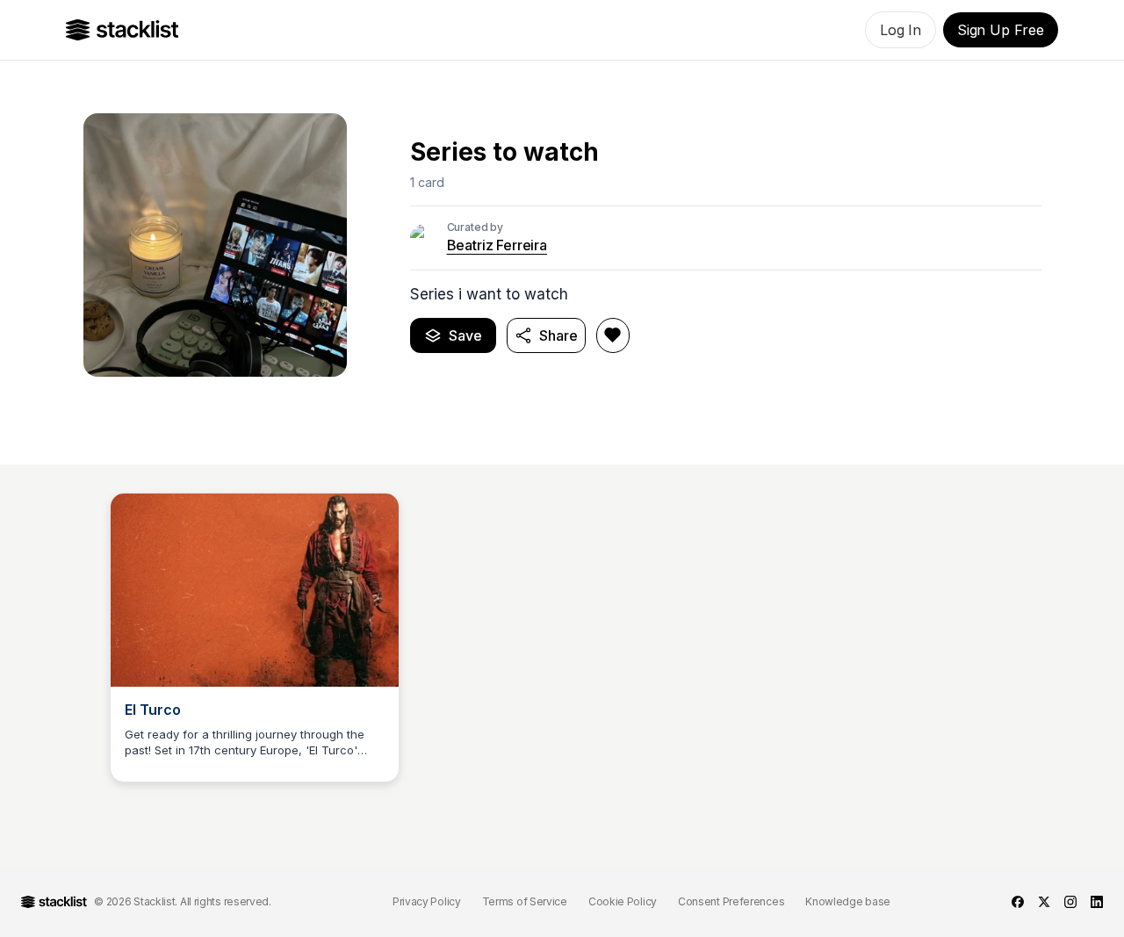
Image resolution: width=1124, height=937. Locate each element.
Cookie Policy (622, 901)
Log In (900, 30)
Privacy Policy (427, 901)
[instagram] (1070, 902)
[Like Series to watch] (613, 335)
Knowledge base (847, 901)
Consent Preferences (731, 901)
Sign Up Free (1000, 30)
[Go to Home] (122, 29)
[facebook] (1018, 902)
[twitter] (1044, 902)
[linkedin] (1097, 902)
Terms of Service (524, 901)
